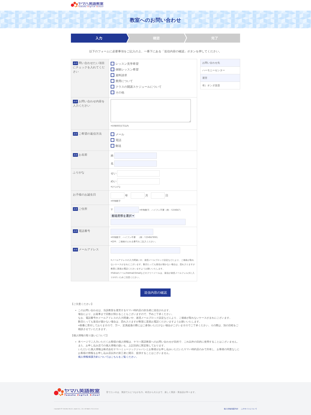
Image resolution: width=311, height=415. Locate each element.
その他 (119, 92)
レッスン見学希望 (127, 63)
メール (119, 134)
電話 (118, 140)
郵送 (118, 146)
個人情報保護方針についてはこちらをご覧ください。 (108, 356)
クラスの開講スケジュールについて (138, 86)
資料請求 (121, 75)
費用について (124, 81)
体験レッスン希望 (127, 69)
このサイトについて (249, 409)
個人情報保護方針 (231, 409)
